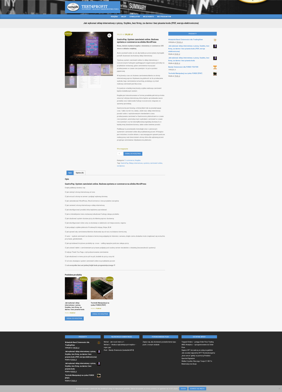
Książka (137, 160)
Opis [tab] (70, 173)
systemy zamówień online (152, 163)
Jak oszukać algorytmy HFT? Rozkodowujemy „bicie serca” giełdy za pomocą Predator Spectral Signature (198, 355)
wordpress (121, 166)
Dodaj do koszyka (133, 154)
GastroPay (124, 163)
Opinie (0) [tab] (80, 173)
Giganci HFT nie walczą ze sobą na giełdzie (197, 350)
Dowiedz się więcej (197, 388)
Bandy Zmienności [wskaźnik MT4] (121, 350)
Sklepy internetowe (136, 163)
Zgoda (183, 388)
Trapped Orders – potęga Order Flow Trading (198, 342)
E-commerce (129, 160)
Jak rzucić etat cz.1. (117, 342)
